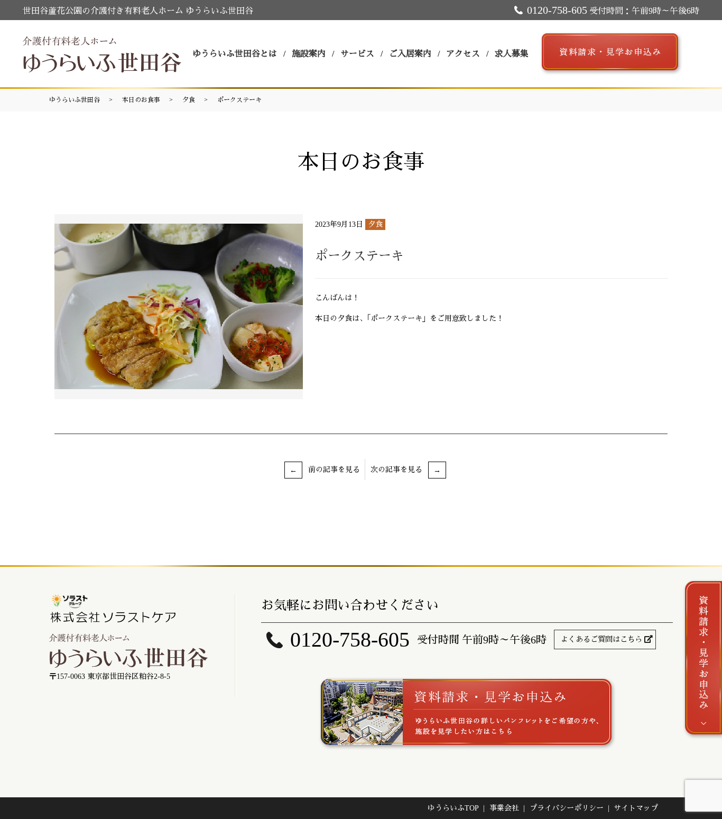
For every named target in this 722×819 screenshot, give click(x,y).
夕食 (188, 100)
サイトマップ (636, 808)
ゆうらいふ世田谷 (74, 100)
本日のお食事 (141, 100)
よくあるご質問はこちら (601, 639)
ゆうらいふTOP (453, 808)
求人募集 (512, 53)
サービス (357, 53)
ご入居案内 (410, 53)
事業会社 (504, 808)
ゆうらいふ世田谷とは (234, 53)
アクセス (463, 53)
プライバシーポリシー (567, 808)
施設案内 (309, 53)
